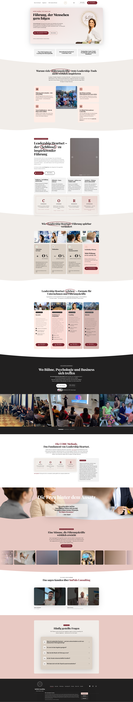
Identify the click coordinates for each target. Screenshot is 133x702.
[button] (75, 97)
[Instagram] (93, 686)
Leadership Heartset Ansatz (72, 296)
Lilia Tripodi (74, 449)
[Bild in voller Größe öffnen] (55, 465)
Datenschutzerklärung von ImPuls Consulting (52, 699)
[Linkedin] (90, 686)
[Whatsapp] (96, 686)
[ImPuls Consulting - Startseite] (65, 3)
